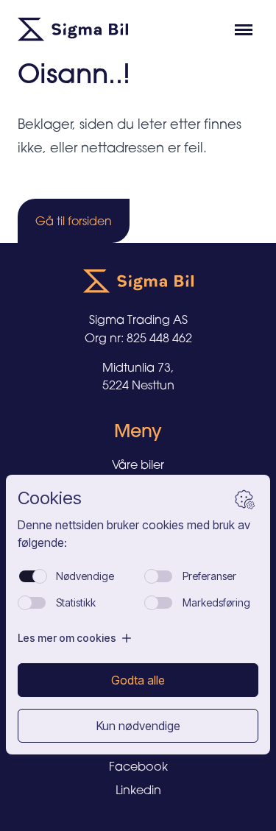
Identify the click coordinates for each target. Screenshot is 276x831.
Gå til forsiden (73, 220)
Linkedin (138, 789)
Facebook (138, 766)
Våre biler (138, 464)
